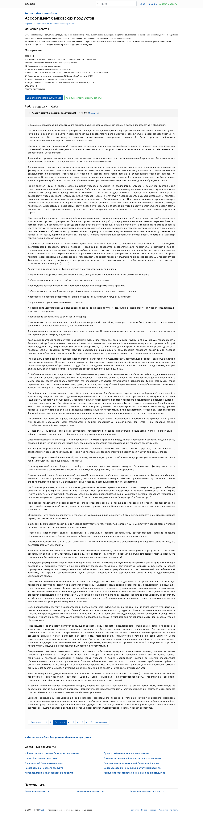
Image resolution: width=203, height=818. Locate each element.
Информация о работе (58, 737)
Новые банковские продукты (41, 758)
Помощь (152, 3)
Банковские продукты (37, 791)
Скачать (93, 113)
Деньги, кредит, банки (46, 13)
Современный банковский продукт (44, 763)
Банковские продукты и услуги (147, 791)
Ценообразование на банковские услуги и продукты (132, 767)
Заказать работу (168, 3)
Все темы (29, 13)
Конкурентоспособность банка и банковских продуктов (134, 772)
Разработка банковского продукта (44, 767)
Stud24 (42, 810)
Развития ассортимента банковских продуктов (53, 753)
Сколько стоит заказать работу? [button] (84, 97)
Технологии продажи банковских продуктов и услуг (132, 758)
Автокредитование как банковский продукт (49, 772)
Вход (142, 3)
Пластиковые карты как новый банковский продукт (132, 763)
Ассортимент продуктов (90, 791)
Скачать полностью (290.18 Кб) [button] (44, 97)
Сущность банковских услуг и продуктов (126, 753)
